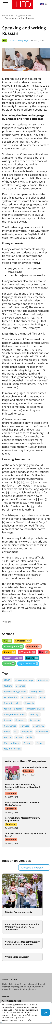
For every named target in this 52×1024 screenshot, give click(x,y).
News (43, 652)
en (46, 4)
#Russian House (11, 743)
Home (5, 15)
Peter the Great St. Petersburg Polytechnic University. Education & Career (23, 787)
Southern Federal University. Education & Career (25, 834)
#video (30, 737)
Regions (31, 657)
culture (9, 663)
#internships (10, 725)
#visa (42, 697)
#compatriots (37, 691)
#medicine (27, 731)
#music (39, 743)
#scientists (35, 720)
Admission (22, 640)
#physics (24, 725)
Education (33, 646)
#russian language (19, 40)
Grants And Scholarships (34, 767)
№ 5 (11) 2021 (37, 40)
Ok (45, 1012)
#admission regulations (15, 691)
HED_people (26, 652)
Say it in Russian (28, 663)
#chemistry (38, 725)
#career (7, 720)
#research (20, 720)
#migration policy (12, 703)
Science (9, 652)
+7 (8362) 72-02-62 (13, 1001)
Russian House (13, 657)
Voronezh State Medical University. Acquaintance (22, 819)
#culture (8, 685)
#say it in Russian (12, 748)
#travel (19, 737)
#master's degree (35, 708)
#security (29, 703)
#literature (43, 680)
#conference (42, 731)
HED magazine (18, 15)
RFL (29, 15)
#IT (15, 731)
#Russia (7, 737)
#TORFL (7, 680)
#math (7, 731)
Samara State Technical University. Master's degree (22, 803)
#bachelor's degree (13, 708)
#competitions (28, 697)
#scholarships (10, 697)
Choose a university (32, 867)
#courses (20, 685)
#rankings (35, 714)
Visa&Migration (13, 646)
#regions (28, 743)
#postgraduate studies (15, 714)
